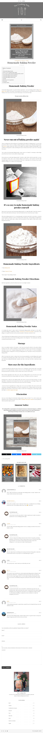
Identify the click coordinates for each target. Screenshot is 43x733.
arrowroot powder (30, 331)
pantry (5, 146)
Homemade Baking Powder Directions (10, 76)
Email (3, 635)
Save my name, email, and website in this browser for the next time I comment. (17, 647)
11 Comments (21, 65)
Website (3, 641)
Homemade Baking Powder (8, 71)
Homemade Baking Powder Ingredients (10, 74)
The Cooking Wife (6, 458)
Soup (10, 718)
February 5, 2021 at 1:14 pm (11, 550)
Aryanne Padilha (10, 500)
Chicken (10, 705)
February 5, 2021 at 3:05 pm (11, 561)
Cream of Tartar (8, 271)
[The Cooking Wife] (21, 10)
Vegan (27, 60)
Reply (40, 489)
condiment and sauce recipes (27, 399)
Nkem (8, 601)
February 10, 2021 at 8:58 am (13, 536)
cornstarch (21, 331)
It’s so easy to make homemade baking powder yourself (13, 73)
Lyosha (8, 523)
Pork (9, 713)
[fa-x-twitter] (20, 1)
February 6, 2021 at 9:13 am (11, 602)
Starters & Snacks (12, 720)
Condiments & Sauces (20, 60)
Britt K (8, 570)
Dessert (10, 710)
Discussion (5, 81)
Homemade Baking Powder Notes (9, 77)
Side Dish (10, 715)
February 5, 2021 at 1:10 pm (11, 524)
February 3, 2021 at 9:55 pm (11, 490)
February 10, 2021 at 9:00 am (13, 513)
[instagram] (22, 1)
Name (3, 630)
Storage (4, 78)
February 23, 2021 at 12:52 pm (11, 613)
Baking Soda (7, 267)
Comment (3, 650)
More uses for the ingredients (8, 79)
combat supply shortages (12, 390)
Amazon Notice (6, 82)
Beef (9, 703)
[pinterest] (7, 731)
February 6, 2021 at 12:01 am (11, 571)
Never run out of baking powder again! (10, 72)
